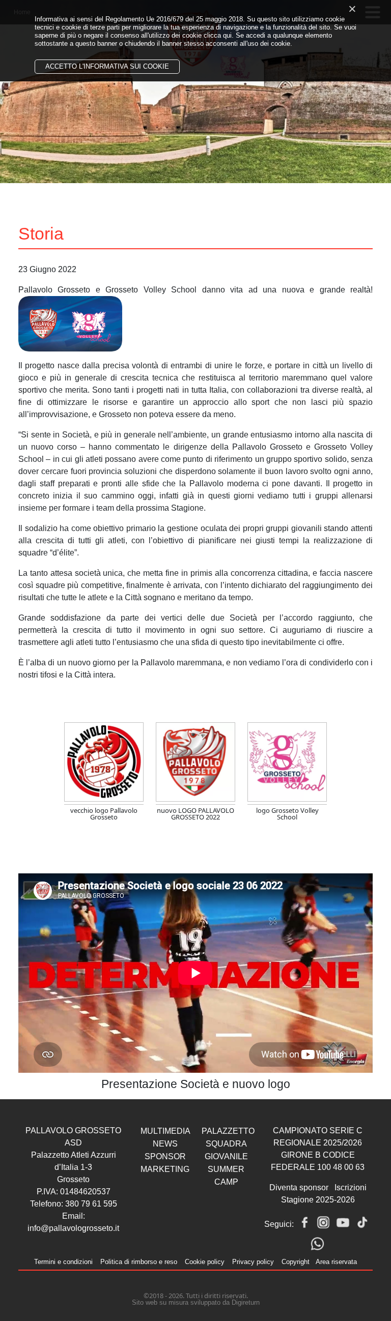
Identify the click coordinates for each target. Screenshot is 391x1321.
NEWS (165, 1143)
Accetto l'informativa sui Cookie (107, 66)
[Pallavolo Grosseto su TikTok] (362, 1222)
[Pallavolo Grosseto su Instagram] (323, 1222)
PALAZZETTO (228, 1131)
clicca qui (218, 35)
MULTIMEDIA (165, 1131)
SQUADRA (226, 1143)
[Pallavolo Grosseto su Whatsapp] (317, 1244)
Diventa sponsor (298, 1187)
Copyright (296, 1262)
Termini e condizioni (63, 1262)
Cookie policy (205, 1262)
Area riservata (336, 1262)
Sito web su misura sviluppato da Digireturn (196, 1302)
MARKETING (165, 1169)
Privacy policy (253, 1262)
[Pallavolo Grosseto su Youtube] (342, 1222)
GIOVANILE (226, 1156)
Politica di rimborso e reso (138, 1262)
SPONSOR (165, 1156)
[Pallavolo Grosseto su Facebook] (304, 1222)
